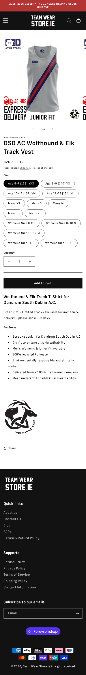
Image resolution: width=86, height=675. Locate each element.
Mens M (58, 203)
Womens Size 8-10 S (61, 223)
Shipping (24, 168)
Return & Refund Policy (21, 538)
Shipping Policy (16, 581)
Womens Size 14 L (21, 243)
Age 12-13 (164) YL (60, 193)
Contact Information (20, 587)
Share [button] (12, 448)
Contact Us (12, 519)
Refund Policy (14, 562)
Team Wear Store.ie (36, 666)
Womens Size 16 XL (59, 243)
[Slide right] (53, 129)
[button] (6, 20)
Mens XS (14, 203)
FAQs (7, 532)
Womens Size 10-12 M (24, 233)
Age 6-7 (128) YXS (21, 183)
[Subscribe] (77, 613)
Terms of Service (17, 575)
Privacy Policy (15, 568)
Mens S (37, 203)
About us (10, 513)
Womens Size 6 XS (21, 223)
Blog (7, 525)
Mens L (13, 213)
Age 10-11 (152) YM (22, 193)
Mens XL (35, 213)
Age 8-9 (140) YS (57, 183)
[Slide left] (33, 129)
